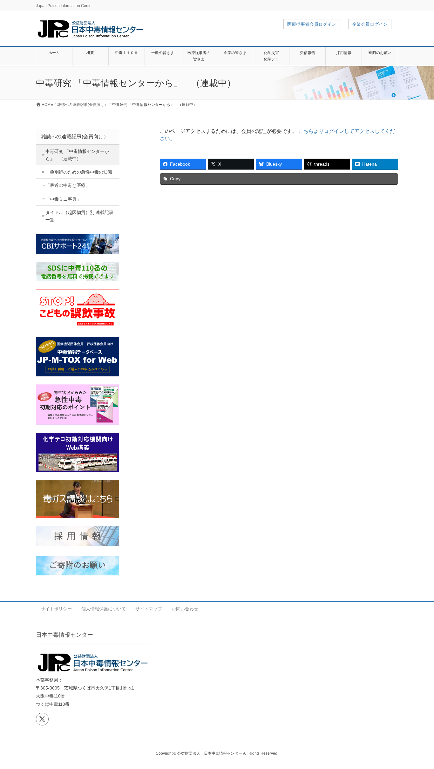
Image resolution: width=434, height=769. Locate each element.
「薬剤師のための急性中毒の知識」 (81, 172)
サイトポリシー (56, 608)
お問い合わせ (185, 608)
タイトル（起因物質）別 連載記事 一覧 (79, 216)
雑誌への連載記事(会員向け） (75, 136)
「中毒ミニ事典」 (63, 199)
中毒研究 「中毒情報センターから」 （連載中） (77, 155)
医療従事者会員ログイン (311, 24)
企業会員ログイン (370, 24)
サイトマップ (148, 608)
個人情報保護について (103, 608)
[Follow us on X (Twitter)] (42, 719)
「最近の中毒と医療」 (67, 185)
